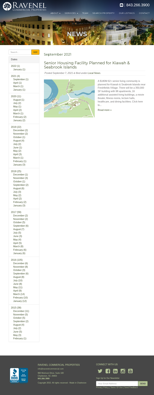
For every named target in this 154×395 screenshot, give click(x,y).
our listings (127, 13)
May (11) (17, 287)
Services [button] (71, 13)
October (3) (19, 270)
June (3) (17, 236)
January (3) (19, 164)
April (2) (17, 110)
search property (103, 13)
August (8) (18, 277)
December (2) (20, 130)
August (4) (18, 140)
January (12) (20, 301)
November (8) (20, 267)
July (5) (17, 232)
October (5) (19, 222)
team (85, 13)
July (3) (17, 192)
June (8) (17, 284)
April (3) (17, 154)
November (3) (20, 178)
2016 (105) (17, 260)
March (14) (19, 294)
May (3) (17, 335)
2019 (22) (16, 127)
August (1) (18, 100)
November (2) (20, 133)
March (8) (18, 246)
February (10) (20, 297)
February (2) (19, 117)
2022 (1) (15, 66)
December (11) (21, 311)
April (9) (17, 290)
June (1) (17, 147)
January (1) (19, 69)
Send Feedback (131, 387)
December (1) (20, 174)
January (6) (19, 253)
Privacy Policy (102, 387)
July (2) (17, 103)
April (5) (17, 243)
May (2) (17, 151)
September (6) (20, 226)
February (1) (19, 161)
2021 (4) (15, 76)
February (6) (19, 250)
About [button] (55, 13)
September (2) (20, 185)
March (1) (18, 86)
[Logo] (24, 6)
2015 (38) (16, 307)
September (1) (20, 79)
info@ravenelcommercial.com (51, 369)
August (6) (18, 188)
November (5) (20, 314)
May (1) (17, 106)
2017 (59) (16, 212)
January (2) (19, 120)
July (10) (17, 280)
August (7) (18, 229)
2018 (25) (16, 171)
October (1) (19, 137)
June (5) (17, 331)
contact (144, 13)
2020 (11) (16, 96)
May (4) (17, 239)
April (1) (17, 83)
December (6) (20, 263)
